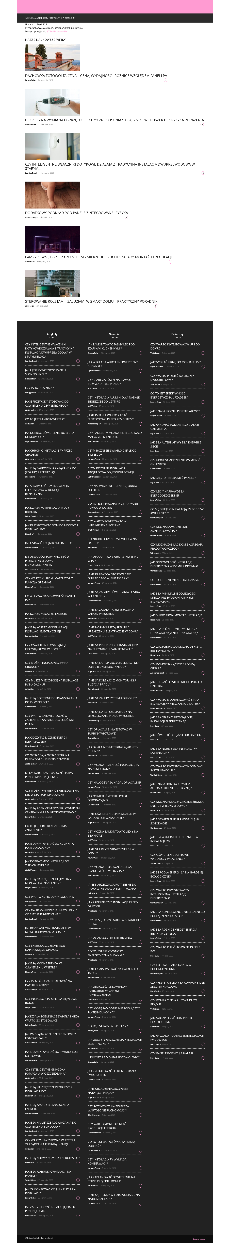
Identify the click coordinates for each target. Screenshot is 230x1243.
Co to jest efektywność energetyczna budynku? (106, 953)
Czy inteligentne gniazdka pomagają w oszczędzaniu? (46, 1071)
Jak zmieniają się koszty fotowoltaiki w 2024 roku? (50, 18)
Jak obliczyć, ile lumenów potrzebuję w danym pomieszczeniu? (107, 991)
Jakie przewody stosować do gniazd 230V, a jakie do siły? (109, 576)
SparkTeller (155, 500)
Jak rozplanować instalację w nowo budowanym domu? (48, 930)
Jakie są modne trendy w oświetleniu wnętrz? (43, 965)
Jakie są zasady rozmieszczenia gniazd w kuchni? (111, 612)
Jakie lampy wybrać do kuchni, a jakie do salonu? (49, 846)
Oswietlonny (31, 217)
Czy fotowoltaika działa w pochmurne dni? (170, 967)
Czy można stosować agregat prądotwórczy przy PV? (110, 869)
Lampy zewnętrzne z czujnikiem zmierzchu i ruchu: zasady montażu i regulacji (98, 257)
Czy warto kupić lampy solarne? (49, 897)
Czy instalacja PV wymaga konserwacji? (107, 1161)
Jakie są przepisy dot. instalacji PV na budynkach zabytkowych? (113, 647)
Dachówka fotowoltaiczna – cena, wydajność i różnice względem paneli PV (96, 75)
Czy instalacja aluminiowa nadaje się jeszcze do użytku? (114, 399)
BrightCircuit (31, 516)
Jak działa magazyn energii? (46, 614)
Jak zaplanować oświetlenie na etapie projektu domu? (111, 1179)
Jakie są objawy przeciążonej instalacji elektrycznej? (172, 719)
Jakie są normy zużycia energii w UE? (52, 1158)
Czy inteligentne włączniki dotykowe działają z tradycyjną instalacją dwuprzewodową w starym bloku (49, 350)
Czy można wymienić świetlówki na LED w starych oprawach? (52, 792)
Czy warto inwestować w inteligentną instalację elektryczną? (169, 894)
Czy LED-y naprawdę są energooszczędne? (167, 493)
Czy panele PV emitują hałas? (171, 1053)
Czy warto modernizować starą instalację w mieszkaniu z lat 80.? (175, 702)
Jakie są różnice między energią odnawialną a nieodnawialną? (174, 631)
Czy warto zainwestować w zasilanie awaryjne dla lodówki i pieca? (50, 720)
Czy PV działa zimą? (39, 388)
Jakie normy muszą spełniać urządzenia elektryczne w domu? (113, 629)
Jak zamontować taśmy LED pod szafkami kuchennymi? (111, 346)
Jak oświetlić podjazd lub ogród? (175, 735)
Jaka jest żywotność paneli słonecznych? (45, 372)
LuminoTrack (31, 173)
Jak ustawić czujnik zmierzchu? (48, 543)
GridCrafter (30, 378)
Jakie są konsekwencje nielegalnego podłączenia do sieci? (177, 914)
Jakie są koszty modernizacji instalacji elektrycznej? (46, 629)
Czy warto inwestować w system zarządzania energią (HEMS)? (50, 1142)
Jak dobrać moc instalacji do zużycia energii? (47, 863)
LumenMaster (31, 547)
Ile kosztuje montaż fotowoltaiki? (114, 1057)
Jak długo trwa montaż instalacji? (176, 615)
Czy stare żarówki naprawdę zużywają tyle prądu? (109, 382)
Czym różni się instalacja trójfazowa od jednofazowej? (111, 470)
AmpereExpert (94, 423)
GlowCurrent (94, 1115)
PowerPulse (30, 80)
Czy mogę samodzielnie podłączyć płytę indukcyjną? (114, 1010)
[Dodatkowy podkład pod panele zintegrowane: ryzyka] (76, 195)
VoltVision (29, 423)
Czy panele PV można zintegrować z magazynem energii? (115, 435)
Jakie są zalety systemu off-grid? (112, 698)
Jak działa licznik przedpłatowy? (175, 411)
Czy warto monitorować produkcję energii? (107, 1126)
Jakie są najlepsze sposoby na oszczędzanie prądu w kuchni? (111, 714)
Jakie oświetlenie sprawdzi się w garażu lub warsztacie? (112, 816)
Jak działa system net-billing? (110, 937)
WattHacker (31, 410)
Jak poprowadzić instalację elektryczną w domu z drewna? (174, 564)
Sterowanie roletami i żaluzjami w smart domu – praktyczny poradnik (91, 301)
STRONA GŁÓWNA (57, 31)
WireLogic (29, 306)
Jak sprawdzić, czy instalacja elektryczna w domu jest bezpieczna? (47, 490)
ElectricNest (30, 569)
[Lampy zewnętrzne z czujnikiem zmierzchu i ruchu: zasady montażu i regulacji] (98, 239)
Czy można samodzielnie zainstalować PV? (169, 529)
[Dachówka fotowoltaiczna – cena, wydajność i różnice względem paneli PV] (96, 57)
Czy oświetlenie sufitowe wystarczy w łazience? (169, 857)
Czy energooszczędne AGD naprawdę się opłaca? (45, 948)
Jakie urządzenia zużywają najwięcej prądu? (108, 1091)
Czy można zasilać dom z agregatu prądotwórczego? (176, 546)
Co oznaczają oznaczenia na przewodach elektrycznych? (47, 757)
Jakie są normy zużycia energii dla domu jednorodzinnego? (113, 665)
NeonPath (30, 261)
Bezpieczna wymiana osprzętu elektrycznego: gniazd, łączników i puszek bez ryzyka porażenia (114, 120)
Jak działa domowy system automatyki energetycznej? (171, 786)
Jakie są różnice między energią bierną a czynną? (173, 931)
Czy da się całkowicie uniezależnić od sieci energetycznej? (51, 912)
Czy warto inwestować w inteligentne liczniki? (107, 523)
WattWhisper (31, 870)
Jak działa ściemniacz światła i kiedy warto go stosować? (52, 1018)
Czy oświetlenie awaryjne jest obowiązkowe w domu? (47, 647)
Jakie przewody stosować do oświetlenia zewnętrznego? (47, 403)
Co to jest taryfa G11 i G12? (108, 1026)
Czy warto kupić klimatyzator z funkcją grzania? (49, 580)
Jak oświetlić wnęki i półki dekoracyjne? (107, 798)
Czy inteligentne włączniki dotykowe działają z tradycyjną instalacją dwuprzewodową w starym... (110, 166)
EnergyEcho (30, 392)
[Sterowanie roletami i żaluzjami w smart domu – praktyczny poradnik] (91, 283)
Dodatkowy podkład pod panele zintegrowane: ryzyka (76, 212)
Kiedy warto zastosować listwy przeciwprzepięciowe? (49, 775)
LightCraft (29, 534)
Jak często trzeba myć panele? (172, 478)
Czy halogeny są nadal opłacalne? (114, 782)
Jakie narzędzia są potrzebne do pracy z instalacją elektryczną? (112, 886)
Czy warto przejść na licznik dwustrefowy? (172, 378)
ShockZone (30, 476)
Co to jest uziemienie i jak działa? (174, 580)
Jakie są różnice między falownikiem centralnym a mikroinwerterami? (52, 810)
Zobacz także (199, 1238)
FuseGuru (29, 671)
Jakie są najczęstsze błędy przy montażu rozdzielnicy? (48, 881)
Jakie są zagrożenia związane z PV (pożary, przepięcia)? (50, 470)
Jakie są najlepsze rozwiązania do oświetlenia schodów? (50, 1124)
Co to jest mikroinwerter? (44, 419)
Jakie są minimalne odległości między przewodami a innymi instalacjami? (173, 597)
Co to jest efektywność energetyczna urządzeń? (169, 395)
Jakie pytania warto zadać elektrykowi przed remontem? (111, 417)
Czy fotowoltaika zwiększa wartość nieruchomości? (108, 1108)
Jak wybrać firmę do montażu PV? (175, 362)
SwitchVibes (30, 124)
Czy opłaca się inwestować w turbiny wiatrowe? (110, 731)
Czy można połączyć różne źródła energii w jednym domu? (177, 804)
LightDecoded (31, 441)
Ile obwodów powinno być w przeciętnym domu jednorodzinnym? (47, 561)
